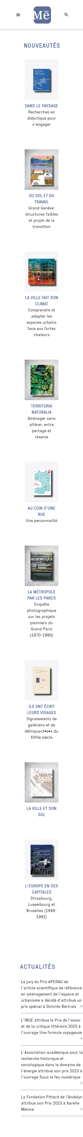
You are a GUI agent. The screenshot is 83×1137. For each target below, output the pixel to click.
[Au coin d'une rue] (41, 482)
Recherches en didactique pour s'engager (41, 118)
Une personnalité (41, 520)
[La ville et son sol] (41, 782)
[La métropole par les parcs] (41, 566)
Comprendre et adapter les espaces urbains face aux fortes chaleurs (41, 322)
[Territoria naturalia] (41, 380)
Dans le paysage (41, 105)
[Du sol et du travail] (41, 169)
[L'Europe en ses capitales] (41, 860)
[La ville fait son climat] (41, 271)
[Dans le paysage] (41, 79)
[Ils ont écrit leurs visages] (41, 680)
